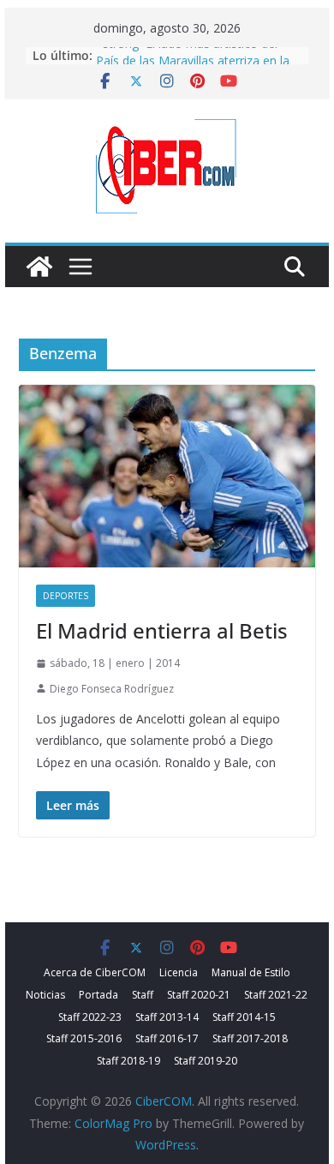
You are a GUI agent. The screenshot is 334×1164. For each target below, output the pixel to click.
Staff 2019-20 (205, 1060)
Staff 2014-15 (244, 1017)
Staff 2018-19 (128, 1060)
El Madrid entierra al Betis (162, 630)
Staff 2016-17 (167, 1038)
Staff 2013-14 (167, 1017)
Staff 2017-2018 (250, 1038)
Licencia (178, 972)
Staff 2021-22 (275, 994)
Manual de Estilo (251, 972)
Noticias (45, 994)
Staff (142, 994)
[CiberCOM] (39, 266)
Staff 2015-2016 (84, 1038)
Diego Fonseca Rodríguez (112, 688)
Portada (98, 994)
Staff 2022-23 (90, 1017)
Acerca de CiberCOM (95, 972)
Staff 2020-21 (198, 994)
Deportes (65, 596)
